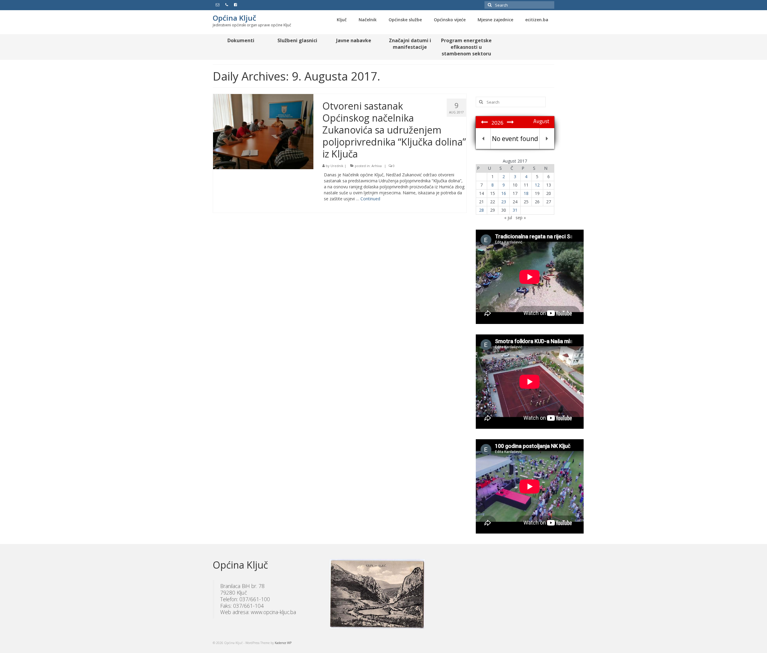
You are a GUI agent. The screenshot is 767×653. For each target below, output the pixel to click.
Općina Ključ (234, 18)
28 (481, 210)
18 (526, 193)
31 (515, 210)
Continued (370, 198)
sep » (521, 217)
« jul (508, 217)
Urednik (336, 165)
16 (503, 193)
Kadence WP (283, 643)
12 (537, 185)
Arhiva (377, 165)
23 (503, 201)
